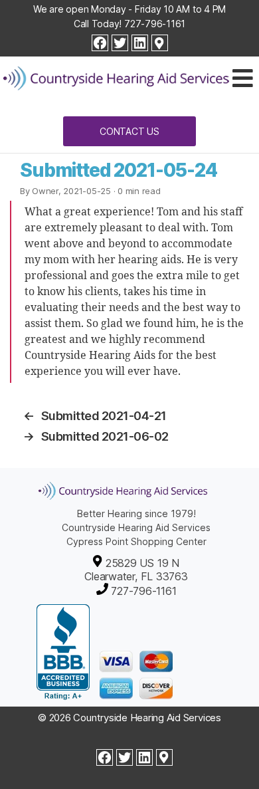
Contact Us (129, 131)
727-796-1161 (154, 23)
